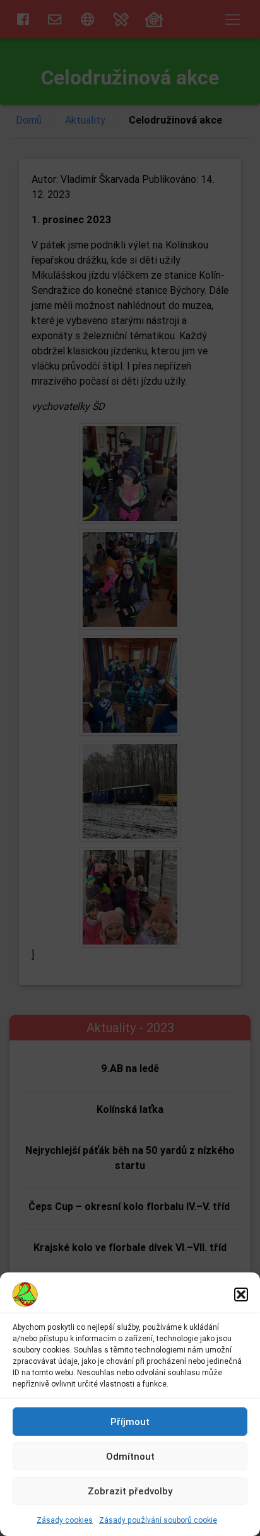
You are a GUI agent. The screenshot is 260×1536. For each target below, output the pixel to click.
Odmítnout (130, 1456)
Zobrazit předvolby (130, 1491)
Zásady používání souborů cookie (158, 1520)
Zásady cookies (65, 1520)
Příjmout (130, 1422)
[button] (241, 1294)
